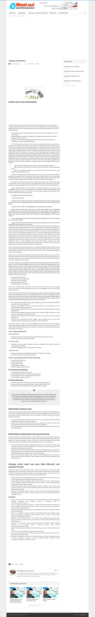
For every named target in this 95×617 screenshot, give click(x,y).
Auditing (12, 587)
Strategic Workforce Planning (71, 66)
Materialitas (21, 564)
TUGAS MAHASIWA (63, 13)
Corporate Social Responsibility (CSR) (37, 13)
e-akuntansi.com (83, 614)
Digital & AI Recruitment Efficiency (72, 81)
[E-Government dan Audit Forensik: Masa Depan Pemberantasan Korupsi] (17, 592)
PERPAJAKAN (52, 13)
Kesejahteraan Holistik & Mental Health (74, 71)
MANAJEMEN (21, 13)
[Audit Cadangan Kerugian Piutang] (50, 592)
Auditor (16, 564)
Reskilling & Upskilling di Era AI (71, 76)
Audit (12, 564)
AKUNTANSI (12, 13)
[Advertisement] (48, 27)
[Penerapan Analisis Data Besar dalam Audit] (34, 592)
